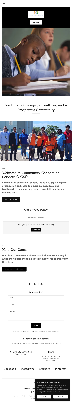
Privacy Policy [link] (42, 331)
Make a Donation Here (14, 269)
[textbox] (36, 297)
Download (36, 229)
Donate (36, 22)
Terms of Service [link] (52, 331)
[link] (36, 14)
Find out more (11, 199)
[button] (4, 3)
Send (36, 326)
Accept (60, 396)
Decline (44, 396)
